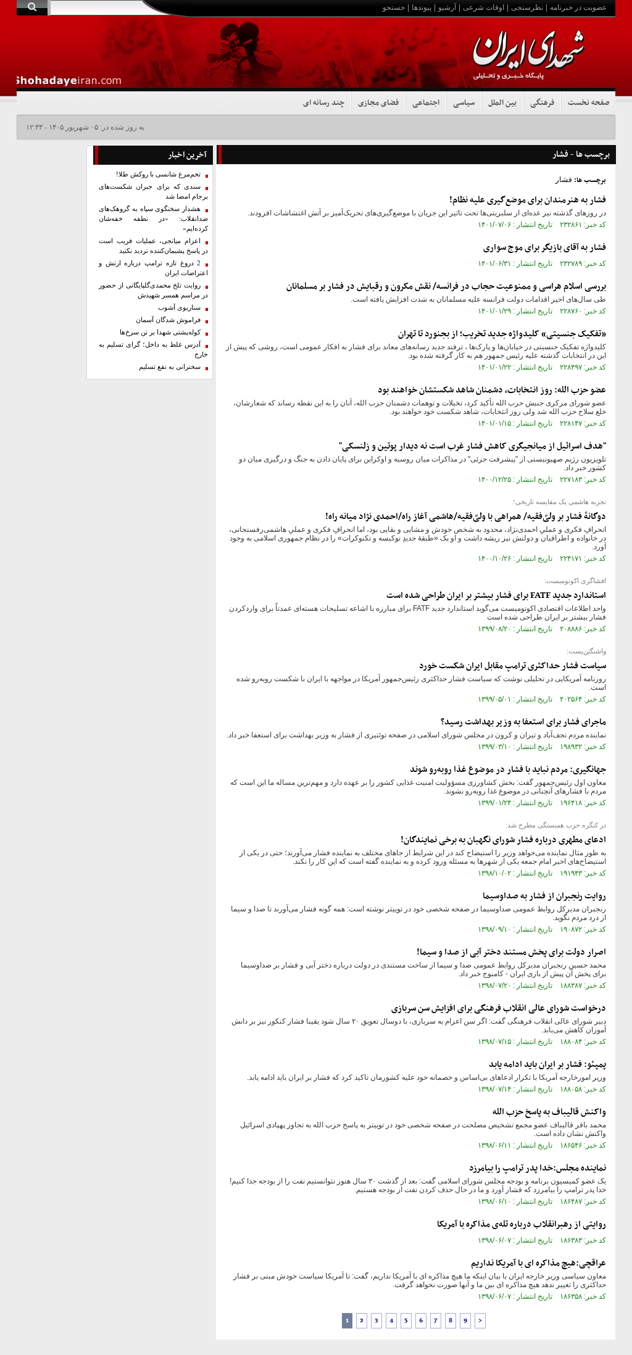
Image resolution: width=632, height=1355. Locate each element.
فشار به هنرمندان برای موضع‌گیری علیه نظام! (527, 200)
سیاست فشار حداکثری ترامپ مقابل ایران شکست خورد (512, 666)
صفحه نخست (588, 103)
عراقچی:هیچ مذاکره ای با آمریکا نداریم (538, 1263)
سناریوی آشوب (179, 307)
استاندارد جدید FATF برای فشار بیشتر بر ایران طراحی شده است (496, 595)
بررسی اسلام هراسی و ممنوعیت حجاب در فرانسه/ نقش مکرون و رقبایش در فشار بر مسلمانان (446, 286)
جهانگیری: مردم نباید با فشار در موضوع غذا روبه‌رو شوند (508, 769)
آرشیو (447, 7)
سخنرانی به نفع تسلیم (170, 366)
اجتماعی (425, 103)
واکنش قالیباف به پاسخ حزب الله (549, 1112)
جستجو (394, 7)
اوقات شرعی (483, 7)
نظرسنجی (527, 7)
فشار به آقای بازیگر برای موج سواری (544, 247)
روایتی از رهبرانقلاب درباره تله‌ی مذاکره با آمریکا (521, 1224)
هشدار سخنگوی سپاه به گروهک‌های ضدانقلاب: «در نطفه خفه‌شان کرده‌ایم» (154, 218)
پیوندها (421, 7)
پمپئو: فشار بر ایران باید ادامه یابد (547, 1064)
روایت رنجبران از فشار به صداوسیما (544, 896)
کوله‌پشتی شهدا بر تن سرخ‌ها (160, 332)
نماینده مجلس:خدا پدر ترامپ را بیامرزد (537, 1168)
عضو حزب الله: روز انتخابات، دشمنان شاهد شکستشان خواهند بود (492, 390)
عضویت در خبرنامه (578, 7)
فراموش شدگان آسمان (168, 320)
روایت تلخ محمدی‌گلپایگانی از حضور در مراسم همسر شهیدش (154, 290)
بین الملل (502, 103)
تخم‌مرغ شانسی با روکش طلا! (158, 174)
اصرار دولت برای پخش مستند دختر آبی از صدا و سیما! (511, 952)
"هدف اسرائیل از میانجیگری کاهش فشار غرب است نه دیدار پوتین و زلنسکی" (472, 446)
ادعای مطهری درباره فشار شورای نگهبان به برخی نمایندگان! (503, 840)
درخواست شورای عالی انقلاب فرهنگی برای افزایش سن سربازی (498, 1008)
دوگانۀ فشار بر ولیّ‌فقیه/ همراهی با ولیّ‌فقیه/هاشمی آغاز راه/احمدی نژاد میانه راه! (465, 516)
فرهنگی (542, 103)
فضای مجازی (378, 103)
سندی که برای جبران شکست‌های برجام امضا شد (154, 191)
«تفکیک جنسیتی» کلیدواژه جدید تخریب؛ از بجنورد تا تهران (502, 334)
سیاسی (464, 103)
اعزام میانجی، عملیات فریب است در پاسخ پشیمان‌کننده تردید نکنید (154, 246)
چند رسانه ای (323, 103)
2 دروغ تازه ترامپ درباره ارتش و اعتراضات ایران (154, 268)
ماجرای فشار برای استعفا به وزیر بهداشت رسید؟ (523, 722)
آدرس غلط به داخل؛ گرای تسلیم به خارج (154, 349)
